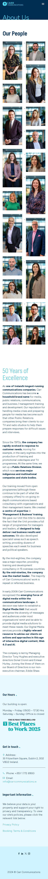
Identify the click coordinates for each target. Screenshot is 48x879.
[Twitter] (26, 854)
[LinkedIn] (22, 854)
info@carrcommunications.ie (19, 781)
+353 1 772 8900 (25, 773)
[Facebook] (19, 854)
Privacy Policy (11, 824)
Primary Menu (43, 4)
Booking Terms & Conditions (19, 830)
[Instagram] (29, 854)
